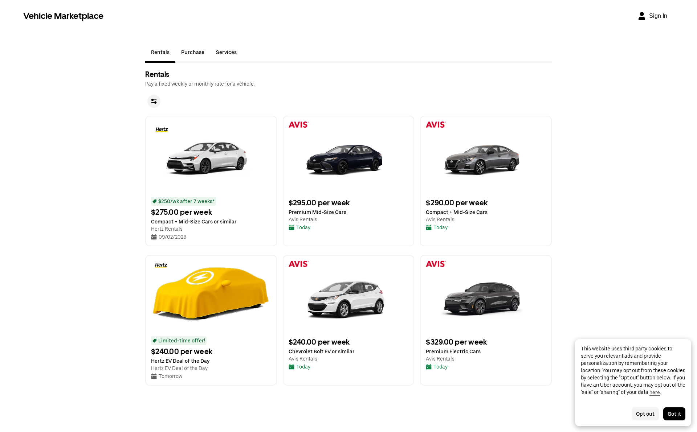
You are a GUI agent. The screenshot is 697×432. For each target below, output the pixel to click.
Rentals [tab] (160, 52)
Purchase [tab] (192, 52)
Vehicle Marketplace (63, 16)
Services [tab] (226, 52)
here (654, 392)
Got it (674, 414)
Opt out (645, 414)
